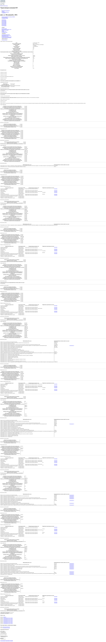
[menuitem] (54, 19)
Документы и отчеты (5, 18)
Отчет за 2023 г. (4, 20)
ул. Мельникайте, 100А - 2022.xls (8, 620)
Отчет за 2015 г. (4, 25)
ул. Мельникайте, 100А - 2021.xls (8, 619)
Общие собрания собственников (6, 37)
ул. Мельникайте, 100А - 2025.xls (8, 623)
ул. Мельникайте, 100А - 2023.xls (8, 621)
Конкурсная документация (6, 10)
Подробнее (55, 188)
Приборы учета (4, 31)
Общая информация (5, 17)
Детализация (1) (71, 345)
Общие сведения (4, 28)
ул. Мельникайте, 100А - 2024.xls (8, 622)
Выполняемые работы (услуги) (6, 35)
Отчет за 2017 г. (4, 24)
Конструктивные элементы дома (6, 29)
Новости (3, 11)
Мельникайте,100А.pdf (6, 627)
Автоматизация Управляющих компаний (6, 640)
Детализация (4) (71, 574)
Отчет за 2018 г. (4, 23)
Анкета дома (4, 19)
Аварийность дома (4, 32)
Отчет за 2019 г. (4, 22)
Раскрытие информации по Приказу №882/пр (8, 16)
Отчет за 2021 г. (4, 21)
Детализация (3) (71, 498)
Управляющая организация (6, 34)
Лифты (3, 30)
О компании (3, 12)
